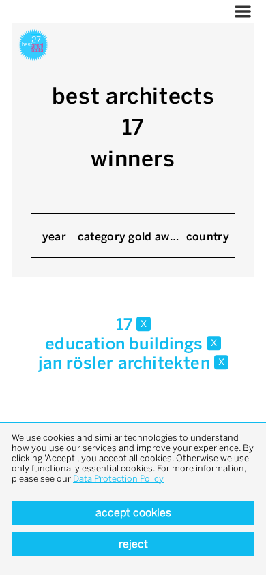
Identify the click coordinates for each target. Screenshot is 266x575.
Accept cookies (133, 512)
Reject (133, 544)
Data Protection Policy (118, 478)
